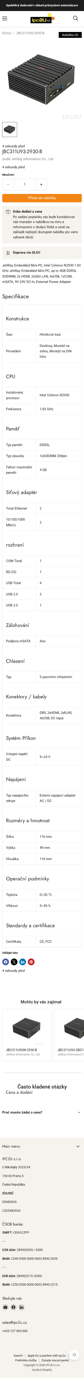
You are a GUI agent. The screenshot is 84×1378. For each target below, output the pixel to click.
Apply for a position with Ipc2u (47, 1355)
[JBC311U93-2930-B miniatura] (9, 129)
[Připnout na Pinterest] (31, 962)
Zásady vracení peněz (55, 1360)
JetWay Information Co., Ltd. (32, 159)
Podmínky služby (26, 1360)
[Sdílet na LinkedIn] (22, 962)
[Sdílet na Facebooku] (5, 962)
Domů (6, 33)
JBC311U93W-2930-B (21, 1050)
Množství (8, 174)
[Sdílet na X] (14, 962)
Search (18, 1355)
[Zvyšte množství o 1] (41, 184)
